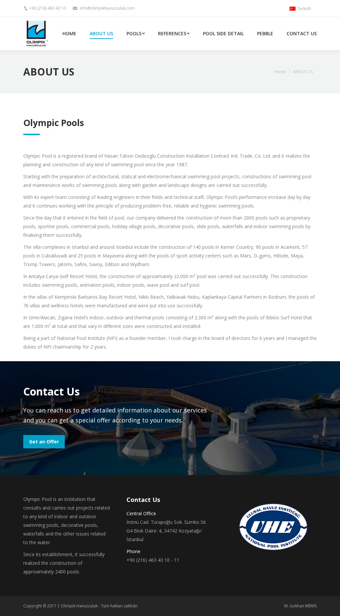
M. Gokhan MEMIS (300, 606)
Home (280, 72)
